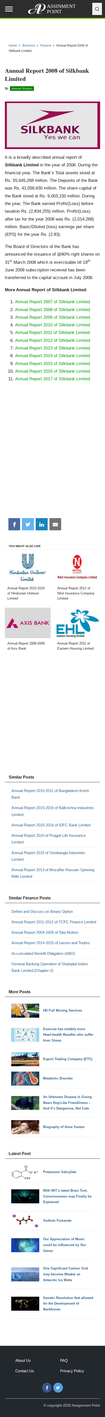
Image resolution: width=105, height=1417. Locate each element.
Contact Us (24, 1371)
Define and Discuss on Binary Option (42, 911)
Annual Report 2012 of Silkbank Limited (52, 340)
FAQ (64, 1360)
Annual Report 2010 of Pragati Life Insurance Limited (48, 838)
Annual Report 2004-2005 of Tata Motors (44, 932)
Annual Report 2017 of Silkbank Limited (52, 378)
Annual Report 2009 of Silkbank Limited (52, 317)
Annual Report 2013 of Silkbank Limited (52, 347)
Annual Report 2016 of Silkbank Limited (52, 371)
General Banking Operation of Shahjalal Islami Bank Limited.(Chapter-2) (49, 967)
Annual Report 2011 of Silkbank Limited (52, 332)
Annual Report (21, 88)
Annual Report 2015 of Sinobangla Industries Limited (48, 856)
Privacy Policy (72, 1371)
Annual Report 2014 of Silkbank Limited (52, 355)
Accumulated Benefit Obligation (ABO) (43, 953)
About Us (23, 1360)
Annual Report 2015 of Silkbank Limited (52, 363)
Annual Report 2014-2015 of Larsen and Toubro (50, 943)
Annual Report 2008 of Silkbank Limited (52, 309)
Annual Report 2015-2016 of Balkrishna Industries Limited (52, 811)
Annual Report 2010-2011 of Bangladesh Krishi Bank (50, 793)
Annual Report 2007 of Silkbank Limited (52, 301)
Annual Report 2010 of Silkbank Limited (52, 324)
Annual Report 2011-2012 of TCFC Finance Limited (53, 922)
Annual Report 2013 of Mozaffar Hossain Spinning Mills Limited (52, 873)
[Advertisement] (52, 458)
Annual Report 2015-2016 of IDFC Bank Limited (50, 825)
